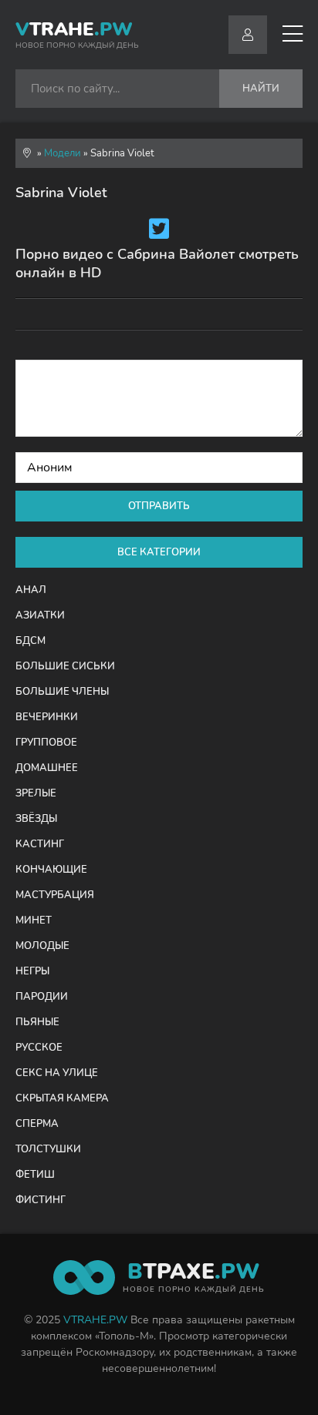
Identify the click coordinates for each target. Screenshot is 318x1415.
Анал (30, 590)
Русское (39, 1048)
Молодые (42, 946)
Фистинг (40, 1200)
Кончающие (51, 870)
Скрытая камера (62, 1098)
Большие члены (62, 692)
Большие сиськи (65, 666)
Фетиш (35, 1175)
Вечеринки (46, 717)
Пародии (41, 997)
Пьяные (37, 1022)
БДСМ (30, 641)
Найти (260, 89)
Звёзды (36, 819)
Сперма (37, 1124)
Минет (33, 920)
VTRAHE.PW (95, 1320)
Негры (32, 971)
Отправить (159, 506)
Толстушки (48, 1149)
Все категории (159, 552)
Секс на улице (56, 1073)
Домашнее (46, 768)
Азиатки (40, 615)
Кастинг (39, 844)
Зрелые (35, 793)
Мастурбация (54, 895)
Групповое (46, 742)
